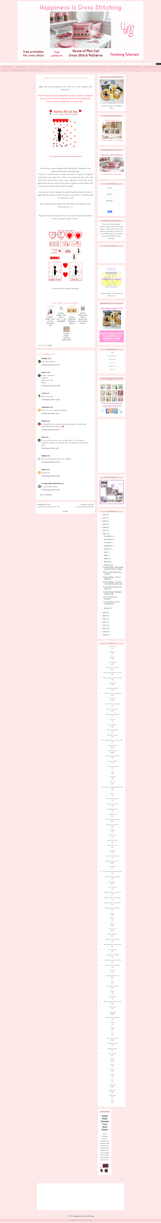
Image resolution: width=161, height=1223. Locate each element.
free (112, 1033)
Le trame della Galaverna (51, 483)
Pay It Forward (112, 887)
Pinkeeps (112, 923)
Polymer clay (112, 928)
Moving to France (112, 840)
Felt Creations (112, 724)
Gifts (112, 771)
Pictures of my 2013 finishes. (112, 908)
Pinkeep (112, 918)
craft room (112, 1007)
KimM (44, 421)
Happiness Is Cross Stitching (83, 1216)
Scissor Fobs (112, 369)
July (105, 552)
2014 (104, 616)
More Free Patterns (151, 67)
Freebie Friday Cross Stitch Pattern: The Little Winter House (83, 318)
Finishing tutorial (112, 735)
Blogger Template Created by (80, 1220)
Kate (43, 437)
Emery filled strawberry (112, 714)
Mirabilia (112, 830)
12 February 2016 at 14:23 (51, 462)
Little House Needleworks (112, 819)
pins (112, 1079)
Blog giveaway (112, 662)
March (106, 562)
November (108, 539)
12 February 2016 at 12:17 (50, 448)
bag (112, 980)
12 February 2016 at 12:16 (50, 430)
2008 (104, 635)
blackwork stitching (112, 986)
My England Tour (112, 845)
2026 (104, 515)
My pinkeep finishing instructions (112, 871)
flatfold (112, 1022)
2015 (104, 613)
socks (112, 1100)
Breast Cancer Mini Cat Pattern (112, 672)
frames (112, 1027)
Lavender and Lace (112, 809)
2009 (104, 632)
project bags (112, 1090)
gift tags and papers (112, 1038)
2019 (104, 524)
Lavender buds (112, 814)
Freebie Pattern (112, 745)
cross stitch (112, 1012)
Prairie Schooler (112, 934)
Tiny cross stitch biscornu (112, 965)
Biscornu (112, 657)
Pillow (112, 913)
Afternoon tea (112, 646)
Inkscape (112, 782)
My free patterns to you (112, 861)
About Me (41, 67)
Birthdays (112, 651)
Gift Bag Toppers (112, 761)
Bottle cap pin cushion (112, 667)
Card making (112, 683)
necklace (112, 1069)
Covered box (112, 698)
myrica (44, 372)
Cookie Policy (21, 67)
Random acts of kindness (112, 939)
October (107, 542)
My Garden (112, 850)
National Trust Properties (112, 876)
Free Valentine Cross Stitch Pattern (112, 740)
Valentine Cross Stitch (112, 975)
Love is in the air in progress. (110, 598)
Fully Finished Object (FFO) (112, 756)
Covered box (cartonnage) (112, 703)
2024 (104, 521)
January (107, 608)
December (108, 536)
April (106, 558)
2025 (104, 518)
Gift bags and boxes (112, 766)
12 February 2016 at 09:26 (51, 386)
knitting (112, 1059)
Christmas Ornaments (112, 688)
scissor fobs (112, 1095)
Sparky (44, 456)
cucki (44, 393)
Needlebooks (112, 359)
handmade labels (112, 1048)
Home (31, 67)
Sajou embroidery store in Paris (112, 944)
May (106, 555)
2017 (104, 531)
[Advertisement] (111, 446)
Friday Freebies (112, 750)
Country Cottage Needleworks (112, 693)
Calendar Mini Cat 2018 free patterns (112, 677)
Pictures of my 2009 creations (112, 892)
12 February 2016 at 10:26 (51, 400)
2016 (104, 534)
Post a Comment (46, 495)
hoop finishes (112, 1053)
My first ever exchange (112, 856)
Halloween (112, 776)
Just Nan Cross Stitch (112, 798)
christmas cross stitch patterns (112, 1001)
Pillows (112, 362)
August (107, 549)
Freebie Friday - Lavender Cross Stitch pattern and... (113, 583)
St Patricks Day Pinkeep (112, 954)
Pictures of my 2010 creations (112, 897)
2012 (104, 622)
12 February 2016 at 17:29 (51, 490)
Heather (44, 358)
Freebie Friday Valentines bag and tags (112, 593)
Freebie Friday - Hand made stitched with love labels (113, 568)
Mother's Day (112, 835)
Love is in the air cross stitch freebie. (111, 603)
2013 (104, 619)
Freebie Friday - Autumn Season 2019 (66, 337)
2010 (104, 628)
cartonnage (112, 996)
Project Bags (112, 366)
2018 (104, 527)
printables (112, 1085)
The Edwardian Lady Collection (112, 960)
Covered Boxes (112, 356)
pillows (112, 1074)
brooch (112, 991)
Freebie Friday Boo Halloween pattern (72, 320)
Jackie (44, 470)
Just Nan (112, 793)
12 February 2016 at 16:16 (51, 476)
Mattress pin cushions (112, 824)
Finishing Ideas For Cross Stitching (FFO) (25, 70)
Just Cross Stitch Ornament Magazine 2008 (112, 788)
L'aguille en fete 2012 (112, 803)
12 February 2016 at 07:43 (51, 365)
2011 (104, 625)
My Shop (5, 70)
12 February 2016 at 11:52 (50, 413)
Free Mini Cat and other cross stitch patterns (125, 67)
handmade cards (112, 1043)
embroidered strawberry (112, 1017)
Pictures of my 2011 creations (112, 902)
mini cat (112, 1064)
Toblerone (112, 970)
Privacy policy (7, 67)
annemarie (45, 407)
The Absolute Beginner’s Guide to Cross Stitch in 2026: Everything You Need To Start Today (77, 67)
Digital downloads (112, 709)
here (71, 207)
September (108, 546)
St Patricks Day (112, 949)
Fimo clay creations (112, 729)
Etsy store (112, 719)
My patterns (112, 866)
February (107, 565)
